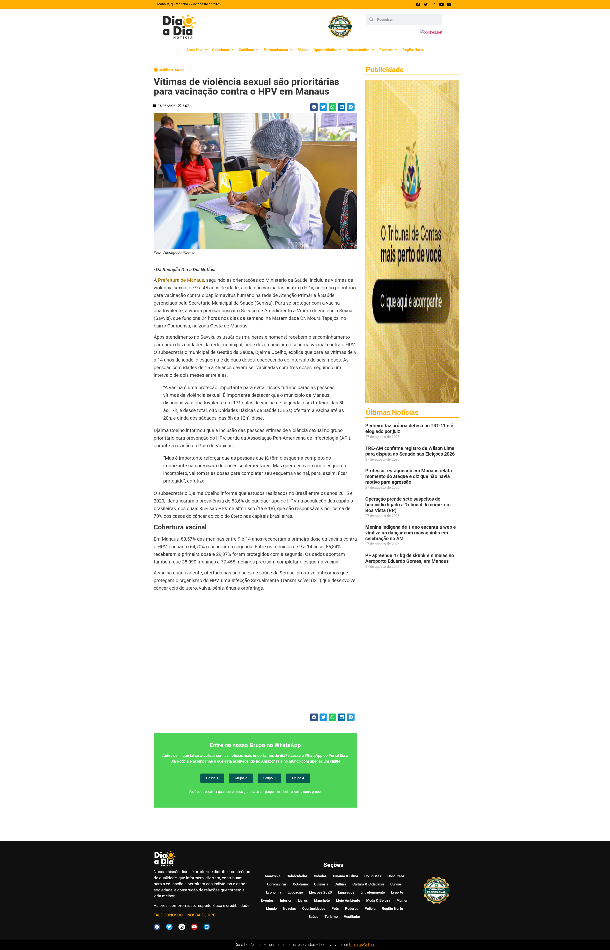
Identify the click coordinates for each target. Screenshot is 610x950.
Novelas (289, 908)
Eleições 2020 (320, 892)
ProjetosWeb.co (362, 944)
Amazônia (194, 50)
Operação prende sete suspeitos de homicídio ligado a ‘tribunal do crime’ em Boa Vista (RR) (408, 504)
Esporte (397, 892)
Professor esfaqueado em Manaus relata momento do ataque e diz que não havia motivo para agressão (408, 476)
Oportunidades (325, 50)
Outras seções (358, 50)
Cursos (396, 884)
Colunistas (220, 50)
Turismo (331, 917)
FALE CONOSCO (168, 915)
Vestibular (352, 917)
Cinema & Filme (345, 876)
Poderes (386, 50)
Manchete (322, 900)
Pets (335, 908)
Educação (295, 892)
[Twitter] (426, 4)
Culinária (321, 884)
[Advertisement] (255, 655)
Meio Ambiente (348, 900)
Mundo (303, 50)
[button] (314, 107)
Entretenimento (276, 50)
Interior (286, 900)
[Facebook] (418, 4)
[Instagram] (433, 4)
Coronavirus (277, 884)
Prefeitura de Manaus (181, 280)
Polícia (370, 908)
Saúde (179, 70)
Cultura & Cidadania (368, 884)
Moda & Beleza (378, 900)
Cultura (340, 884)
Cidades (320, 876)
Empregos (346, 892)
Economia (273, 892)
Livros (303, 900)
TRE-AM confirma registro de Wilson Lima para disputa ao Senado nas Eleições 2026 (410, 451)
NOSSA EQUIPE (201, 915)
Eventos (267, 900)
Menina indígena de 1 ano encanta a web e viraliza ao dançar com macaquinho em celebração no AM (410, 532)
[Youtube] (441, 4)
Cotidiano (246, 50)
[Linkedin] (449, 4)
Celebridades (297, 876)
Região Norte (413, 50)
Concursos (396, 876)
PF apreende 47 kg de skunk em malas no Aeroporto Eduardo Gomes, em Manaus (409, 558)
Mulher (402, 900)
